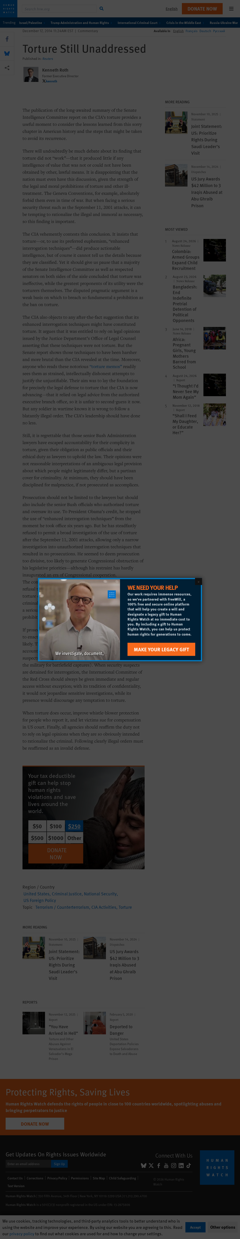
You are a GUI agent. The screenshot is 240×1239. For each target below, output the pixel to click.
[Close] (198, 581)
